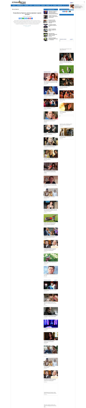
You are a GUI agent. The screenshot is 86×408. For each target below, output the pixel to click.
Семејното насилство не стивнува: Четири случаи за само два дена (53, 16)
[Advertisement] (66, 22)
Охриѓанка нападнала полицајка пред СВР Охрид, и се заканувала (53, 39)
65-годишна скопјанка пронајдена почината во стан (53, 25)
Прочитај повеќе (27, 25)
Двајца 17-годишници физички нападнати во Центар (52, 30)
